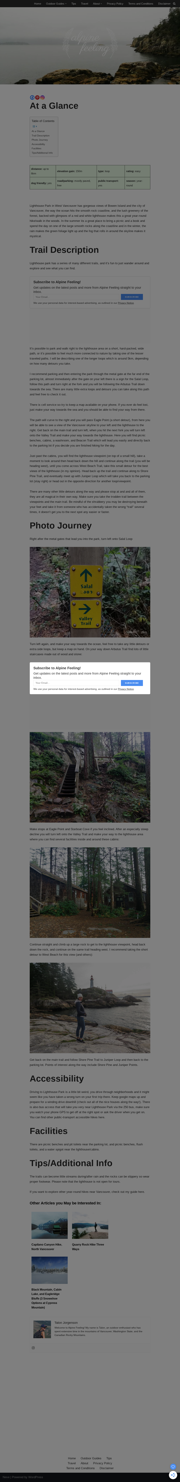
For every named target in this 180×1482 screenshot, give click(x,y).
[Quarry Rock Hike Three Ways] (90, 1238)
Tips (73, 3)
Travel (84, 3)
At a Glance (38, 131)
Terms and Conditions (140, 3)
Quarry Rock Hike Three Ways (88, 1247)
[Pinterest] (37, 97)
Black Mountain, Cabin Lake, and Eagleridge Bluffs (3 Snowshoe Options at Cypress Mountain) (46, 1298)
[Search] (174, 3)
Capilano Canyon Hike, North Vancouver (46, 1247)
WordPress (35, 1477)
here (101, 1117)
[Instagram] (42, 97)
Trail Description (41, 135)
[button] (66, 3)
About (84, 1463)
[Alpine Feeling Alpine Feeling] (90, 46)
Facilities (36, 148)
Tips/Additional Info (42, 153)
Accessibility (38, 144)
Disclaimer (164, 3)
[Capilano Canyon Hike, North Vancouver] (49, 1238)
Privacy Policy (115, 3)
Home (37, 3)
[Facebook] (32, 97)
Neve (6, 1477)
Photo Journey (40, 140)
